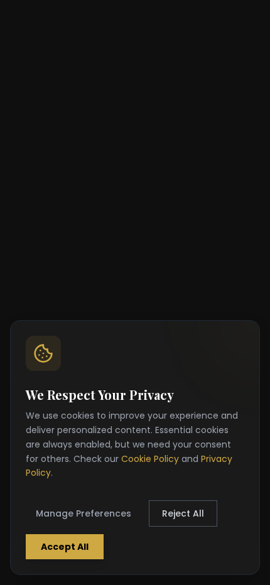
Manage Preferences (83, 513)
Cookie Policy (150, 459)
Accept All (65, 546)
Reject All (183, 513)
